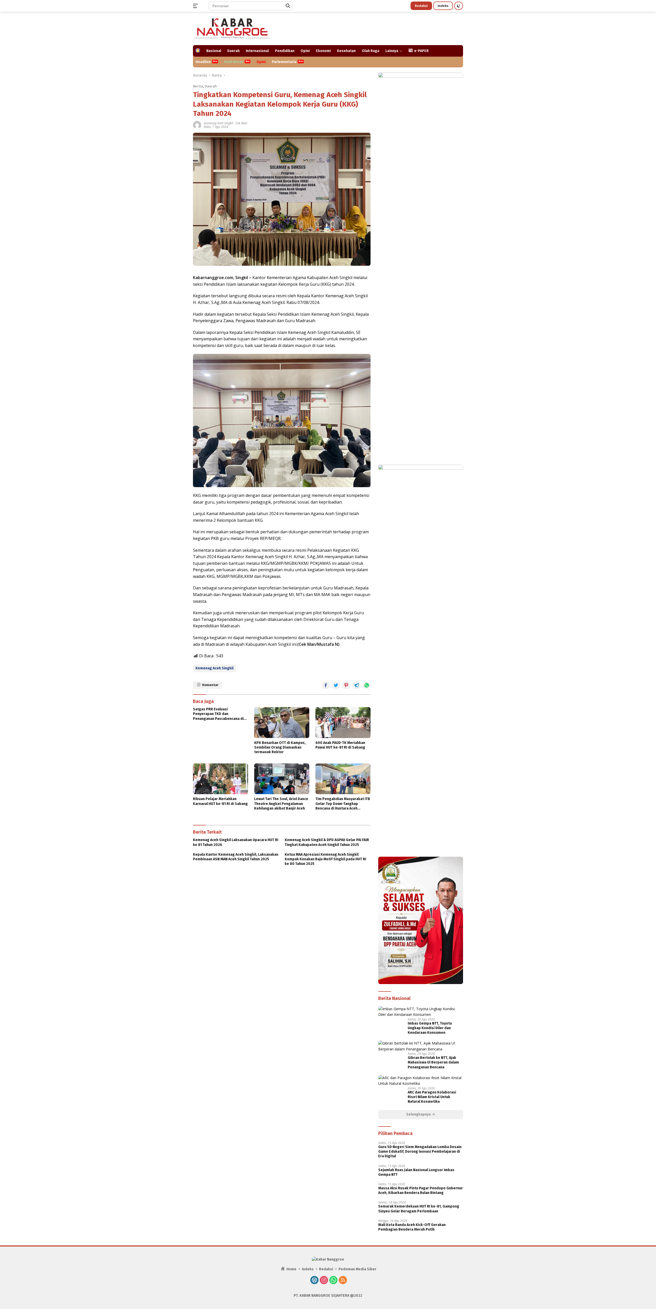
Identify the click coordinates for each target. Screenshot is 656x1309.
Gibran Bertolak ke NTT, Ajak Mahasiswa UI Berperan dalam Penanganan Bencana (433, 1062)
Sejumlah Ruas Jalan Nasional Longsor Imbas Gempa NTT (416, 1172)
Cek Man (241, 123)
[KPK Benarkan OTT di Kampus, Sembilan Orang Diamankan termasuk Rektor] (281, 722)
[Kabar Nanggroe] (232, 28)
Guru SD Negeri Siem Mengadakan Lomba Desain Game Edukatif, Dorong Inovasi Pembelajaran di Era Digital (420, 1151)
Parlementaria (284, 62)
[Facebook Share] (326, 685)
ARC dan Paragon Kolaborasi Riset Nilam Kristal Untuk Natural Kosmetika (432, 1097)
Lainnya (391, 51)
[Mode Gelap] (458, 6)
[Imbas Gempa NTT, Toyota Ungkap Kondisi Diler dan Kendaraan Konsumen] (420, 1012)
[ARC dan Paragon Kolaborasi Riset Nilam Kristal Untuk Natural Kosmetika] (420, 1081)
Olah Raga (370, 51)
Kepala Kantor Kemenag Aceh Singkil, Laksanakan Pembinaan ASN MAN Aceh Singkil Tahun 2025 (235, 856)
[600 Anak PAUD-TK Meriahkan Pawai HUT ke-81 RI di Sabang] (343, 722)
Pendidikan (284, 51)
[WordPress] (314, 1280)
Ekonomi (323, 51)
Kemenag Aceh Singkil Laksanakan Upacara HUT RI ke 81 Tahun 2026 (235, 842)
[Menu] (196, 6)
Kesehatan (346, 51)
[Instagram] (324, 1280)
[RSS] (343, 1280)
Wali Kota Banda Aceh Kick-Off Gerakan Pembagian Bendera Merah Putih (412, 1227)
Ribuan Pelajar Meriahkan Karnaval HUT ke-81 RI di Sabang (220, 801)
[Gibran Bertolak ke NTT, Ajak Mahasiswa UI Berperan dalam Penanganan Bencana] (420, 1046)
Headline (203, 62)
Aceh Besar (233, 62)
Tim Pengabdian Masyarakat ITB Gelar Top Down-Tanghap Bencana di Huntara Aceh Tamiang (342, 804)
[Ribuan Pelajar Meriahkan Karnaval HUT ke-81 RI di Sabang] (220, 778)
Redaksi (421, 6)
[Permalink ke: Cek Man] (197, 124)
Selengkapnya (419, 1114)
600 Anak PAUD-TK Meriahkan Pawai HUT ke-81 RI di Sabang (340, 745)
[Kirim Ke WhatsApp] (367, 685)
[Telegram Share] (356, 685)
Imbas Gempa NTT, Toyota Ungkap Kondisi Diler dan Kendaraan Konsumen (430, 1028)
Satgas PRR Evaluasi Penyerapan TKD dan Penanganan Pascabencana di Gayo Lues (218, 714)
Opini (305, 51)
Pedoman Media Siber (357, 1269)
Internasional (257, 51)
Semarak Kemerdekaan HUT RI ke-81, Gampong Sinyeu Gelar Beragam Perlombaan (418, 1208)
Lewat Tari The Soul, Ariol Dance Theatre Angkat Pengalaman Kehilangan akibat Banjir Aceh (281, 803)
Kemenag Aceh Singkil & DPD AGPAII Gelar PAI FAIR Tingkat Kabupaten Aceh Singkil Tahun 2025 (327, 842)
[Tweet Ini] (336, 685)
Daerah (233, 51)
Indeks (443, 6)
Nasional (213, 51)
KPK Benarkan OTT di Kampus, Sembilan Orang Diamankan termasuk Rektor (280, 747)
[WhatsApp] (333, 1280)
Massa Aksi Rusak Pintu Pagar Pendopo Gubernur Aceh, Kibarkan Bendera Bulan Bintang (420, 1190)
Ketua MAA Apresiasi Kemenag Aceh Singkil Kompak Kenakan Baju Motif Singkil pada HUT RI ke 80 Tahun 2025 (325, 859)
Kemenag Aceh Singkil (218, 123)
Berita (198, 86)
